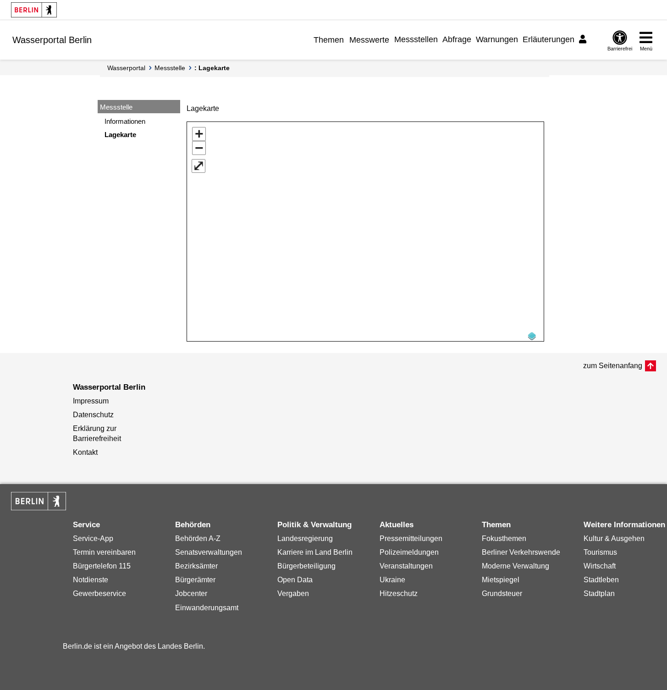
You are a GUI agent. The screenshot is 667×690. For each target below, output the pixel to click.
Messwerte (369, 39)
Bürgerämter (195, 580)
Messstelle (169, 68)
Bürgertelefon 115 (102, 566)
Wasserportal (126, 68)
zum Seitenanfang (612, 366)
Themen (329, 39)
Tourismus (600, 552)
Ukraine (392, 580)
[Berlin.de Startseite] (34, 9)
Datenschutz (93, 415)
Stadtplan (599, 593)
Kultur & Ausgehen (614, 538)
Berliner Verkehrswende (521, 552)
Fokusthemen (504, 538)
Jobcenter (191, 593)
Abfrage (456, 39)
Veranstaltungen (406, 566)
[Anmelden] (584, 39)
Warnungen (497, 39)
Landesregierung (305, 538)
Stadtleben (601, 580)
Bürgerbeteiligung (306, 566)
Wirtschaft (600, 566)
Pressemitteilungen (411, 538)
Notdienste (90, 580)
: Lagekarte (212, 68)
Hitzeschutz (399, 593)
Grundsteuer (502, 593)
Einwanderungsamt (206, 608)
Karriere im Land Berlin (315, 552)
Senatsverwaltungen (208, 552)
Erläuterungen (548, 39)
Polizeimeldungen (409, 552)
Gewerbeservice (99, 593)
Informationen (125, 121)
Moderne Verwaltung (515, 566)
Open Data (295, 580)
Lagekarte (120, 134)
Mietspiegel (500, 580)
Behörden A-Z (197, 538)
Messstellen (416, 39)
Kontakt (85, 452)
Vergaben (293, 593)
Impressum (91, 401)
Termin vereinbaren (104, 552)
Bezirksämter (196, 566)
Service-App (93, 538)
